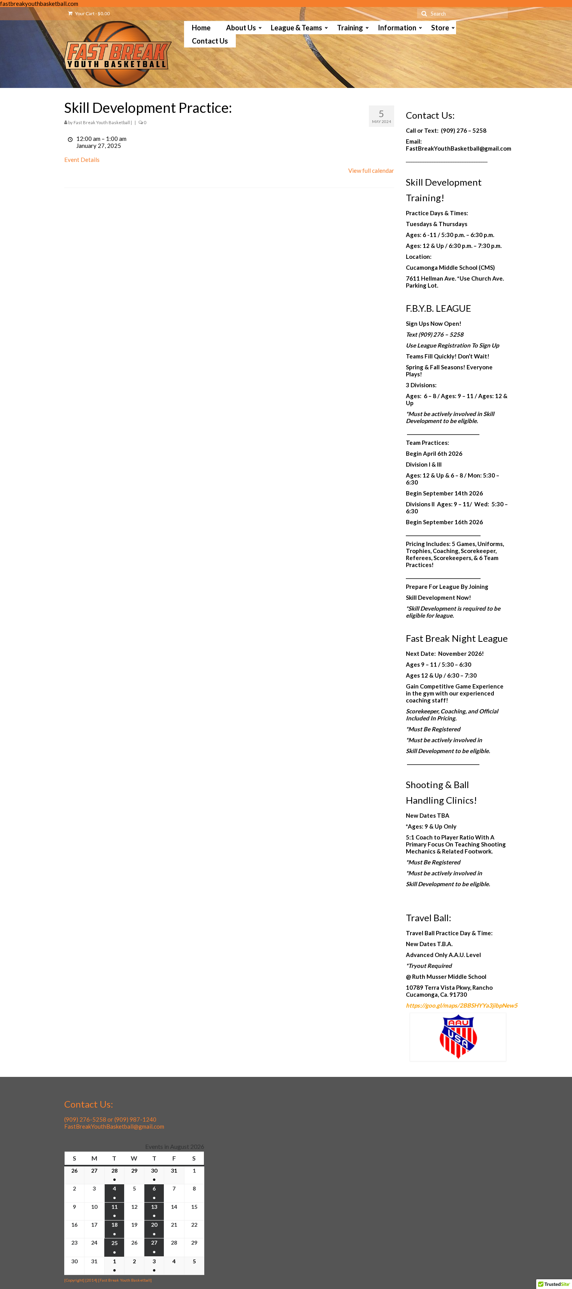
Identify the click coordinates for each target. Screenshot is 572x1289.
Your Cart (92, 13)
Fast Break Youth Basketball (102, 122)
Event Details (82, 159)
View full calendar (371, 170)
